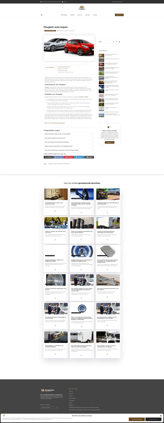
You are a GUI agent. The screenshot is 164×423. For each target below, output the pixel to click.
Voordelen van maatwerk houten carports (112, 90)
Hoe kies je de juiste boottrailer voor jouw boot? (108, 289)
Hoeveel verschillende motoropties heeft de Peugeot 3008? (69, 150)
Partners (72, 14)
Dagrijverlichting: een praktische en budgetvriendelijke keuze (81, 260)
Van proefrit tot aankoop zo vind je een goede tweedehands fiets (112, 72)
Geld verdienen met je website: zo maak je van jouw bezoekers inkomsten (84, 409)
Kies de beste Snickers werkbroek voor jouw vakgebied (112, 104)
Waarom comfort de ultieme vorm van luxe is (55, 232)
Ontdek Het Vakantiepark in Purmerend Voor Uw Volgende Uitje (112, 114)
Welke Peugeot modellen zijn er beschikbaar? (69, 134)
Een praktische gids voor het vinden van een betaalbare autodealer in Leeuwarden (81, 290)
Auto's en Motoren (50, 30)
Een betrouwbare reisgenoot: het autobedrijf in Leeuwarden (107, 317)
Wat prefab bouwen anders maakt (112, 58)
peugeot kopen (66, 163)
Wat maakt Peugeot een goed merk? (69, 138)
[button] (160, 415)
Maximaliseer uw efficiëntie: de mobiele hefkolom (54, 346)
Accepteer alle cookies (137, 419)
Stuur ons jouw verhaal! (110, 130)
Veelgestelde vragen (62, 70)
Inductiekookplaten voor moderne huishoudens (109, 111)
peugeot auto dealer (57, 163)
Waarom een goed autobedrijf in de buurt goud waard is (81, 232)
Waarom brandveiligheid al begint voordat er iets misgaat (112, 68)
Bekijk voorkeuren (153, 419)
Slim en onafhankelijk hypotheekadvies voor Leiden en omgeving (111, 77)
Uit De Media (64, 14)
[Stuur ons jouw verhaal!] (110, 127)
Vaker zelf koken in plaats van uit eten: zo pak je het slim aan (112, 64)
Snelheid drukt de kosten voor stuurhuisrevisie (111, 55)
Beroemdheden (72, 398)
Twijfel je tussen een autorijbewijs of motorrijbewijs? (108, 203)
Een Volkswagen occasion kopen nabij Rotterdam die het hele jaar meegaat (112, 86)
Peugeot (47, 87)
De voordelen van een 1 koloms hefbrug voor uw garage (106, 346)
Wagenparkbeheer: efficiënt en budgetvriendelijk (54, 260)
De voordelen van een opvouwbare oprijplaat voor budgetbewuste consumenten (107, 261)
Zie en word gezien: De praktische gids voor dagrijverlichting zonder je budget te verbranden (82, 318)
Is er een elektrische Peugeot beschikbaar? (69, 142)
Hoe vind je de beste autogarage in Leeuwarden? (55, 317)
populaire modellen (83, 97)
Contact (95, 14)
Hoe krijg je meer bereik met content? (111, 108)
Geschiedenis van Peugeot (64, 66)
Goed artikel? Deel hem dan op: (66, 72)
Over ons (80, 14)
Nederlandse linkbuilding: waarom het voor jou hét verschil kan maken (84, 407)
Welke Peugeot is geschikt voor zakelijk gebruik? (69, 146)
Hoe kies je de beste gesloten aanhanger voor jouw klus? (105, 232)
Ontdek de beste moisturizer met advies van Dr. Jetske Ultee (112, 95)
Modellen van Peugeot (63, 68)
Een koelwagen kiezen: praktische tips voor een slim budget (81, 346)
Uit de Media (71, 400)
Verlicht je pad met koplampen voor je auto (55, 289)
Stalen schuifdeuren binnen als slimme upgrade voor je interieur (112, 99)
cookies (22, 419)
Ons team (87, 14)
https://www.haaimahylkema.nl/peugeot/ (55, 123)
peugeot (50, 163)
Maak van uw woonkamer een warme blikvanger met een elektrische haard (111, 81)
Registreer (71, 405)
